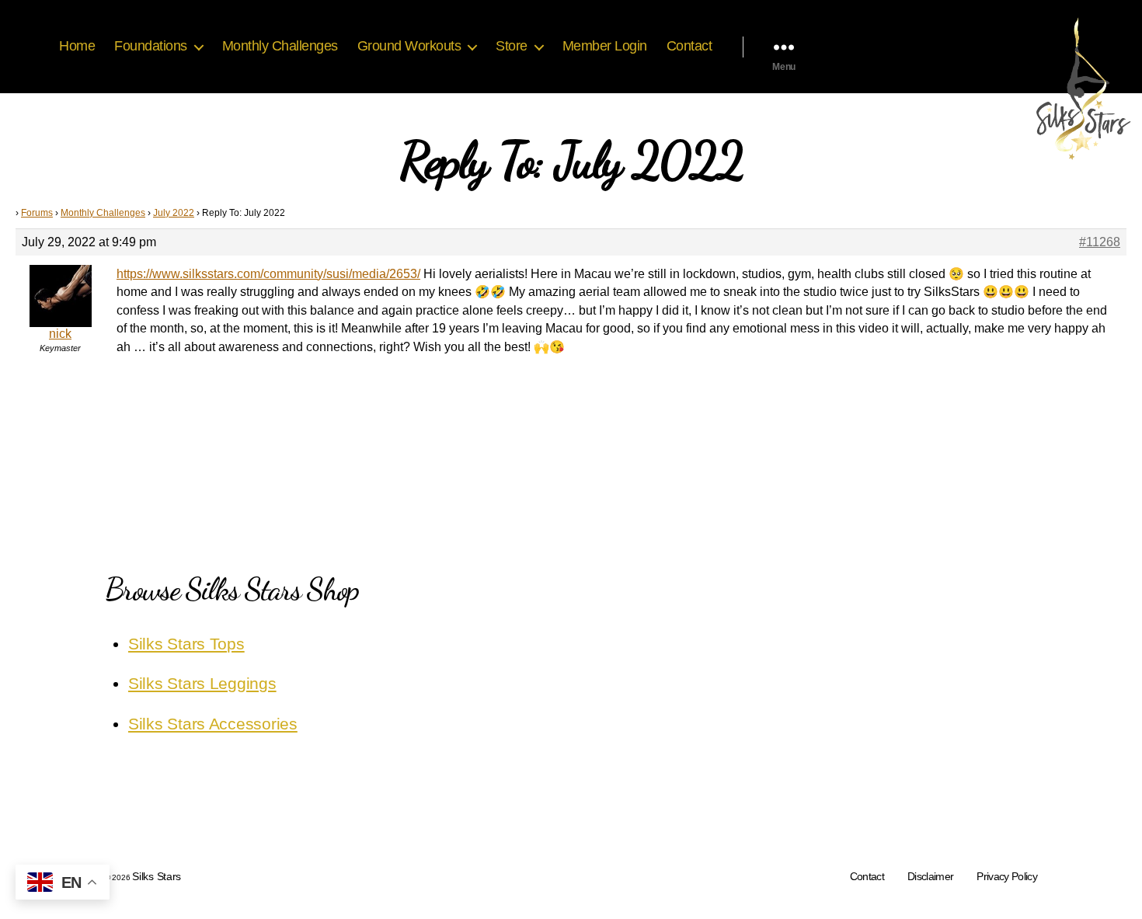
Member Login (604, 46)
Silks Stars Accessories (213, 724)
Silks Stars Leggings (202, 683)
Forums (37, 212)
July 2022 (173, 212)
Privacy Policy (1007, 876)
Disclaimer (930, 876)
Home (77, 46)
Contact (689, 46)
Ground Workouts (409, 46)
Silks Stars (156, 876)
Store (511, 46)
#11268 (1099, 242)
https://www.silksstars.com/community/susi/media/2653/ (268, 273)
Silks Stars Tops (186, 644)
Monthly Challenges (280, 46)
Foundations (150, 46)
